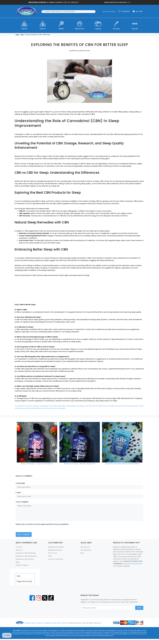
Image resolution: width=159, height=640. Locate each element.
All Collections (86, 550)
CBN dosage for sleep (84, 406)
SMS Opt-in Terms (60, 623)
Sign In (104, 11)
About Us (19, 550)
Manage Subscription (56, 547)
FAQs (50, 556)
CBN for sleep (97, 406)
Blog (22, 34)
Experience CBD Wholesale (26, 553)
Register (113, 11)
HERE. (129, 2)
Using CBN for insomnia (56, 408)
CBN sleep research (132, 406)
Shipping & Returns (55, 550)
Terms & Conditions (55, 559)
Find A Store (52, 553)
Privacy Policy (30, 623)
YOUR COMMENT (22, 502)
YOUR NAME (20, 483)
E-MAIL (18, 493)
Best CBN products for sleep (46, 406)
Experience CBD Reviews (25, 559)
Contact (19, 547)
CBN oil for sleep (109, 406)
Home (17, 34)
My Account (85, 547)
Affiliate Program (22, 565)
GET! (139, 608)
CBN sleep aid (119, 406)
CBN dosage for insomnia (67, 406)
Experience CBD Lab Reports (26, 556)
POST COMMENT (23, 534)
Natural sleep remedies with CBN (36, 408)
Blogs (18, 562)
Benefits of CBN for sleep (27, 406)
